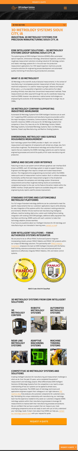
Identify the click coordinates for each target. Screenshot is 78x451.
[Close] (76, 447)
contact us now (51, 225)
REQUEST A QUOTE (39, 2)
